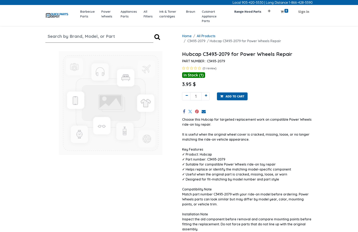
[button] (269, 9)
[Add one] (205, 96)
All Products (206, 36)
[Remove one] (186, 96)
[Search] (157, 37)
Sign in (303, 12)
